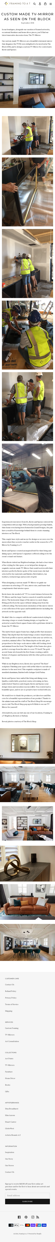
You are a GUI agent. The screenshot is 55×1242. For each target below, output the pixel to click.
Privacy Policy (10, 997)
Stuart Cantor (10, 1122)
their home (6, 527)
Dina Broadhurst (11, 1108)
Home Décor (10, 1078)
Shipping (8, 1011)
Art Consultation (12, 1041)
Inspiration (9, 1152)
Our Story (9, 1159)
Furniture (9, 1071)
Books (7, 1085)
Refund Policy (10, 991)
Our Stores (9, 1165)
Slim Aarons (10, 1115)
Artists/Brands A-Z (13, 1135)
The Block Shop (29, 721)
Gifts (7, 1091)
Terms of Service (11, 1004)
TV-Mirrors (9, 1034)
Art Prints (9, 1058)
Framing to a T (23, 1234)
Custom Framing (11, 1028)
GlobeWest (9, 1128)
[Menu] (50, 3)
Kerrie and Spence (9, 49)
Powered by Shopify (35, 1234)
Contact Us (9, 984)
